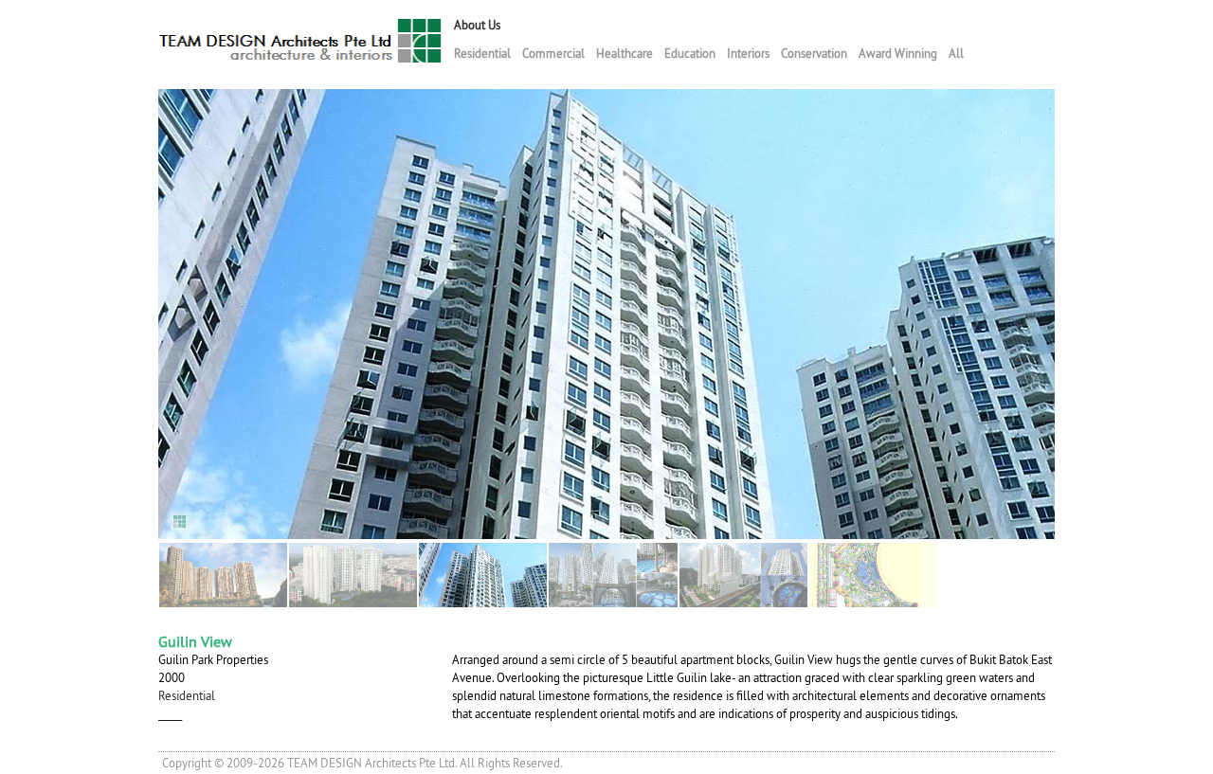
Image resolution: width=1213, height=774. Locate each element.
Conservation (814, 53)
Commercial (553, 53)
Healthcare (624, 53)
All (956, 53)
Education (689, 53)
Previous (145, 312)
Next (1067, 312)
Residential (482, 53)
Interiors (748, 53)
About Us (477, 25)
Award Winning (898, 53)
